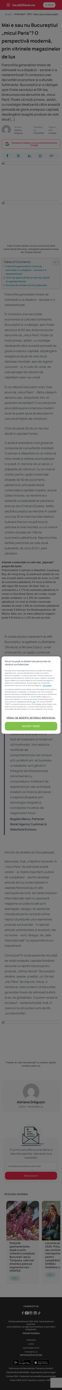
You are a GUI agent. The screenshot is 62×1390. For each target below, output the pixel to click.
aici (34, 702)
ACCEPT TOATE (31, 726)
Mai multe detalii (47, 685)
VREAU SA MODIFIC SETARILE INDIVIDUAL (30, 717)
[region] (30, 695)
